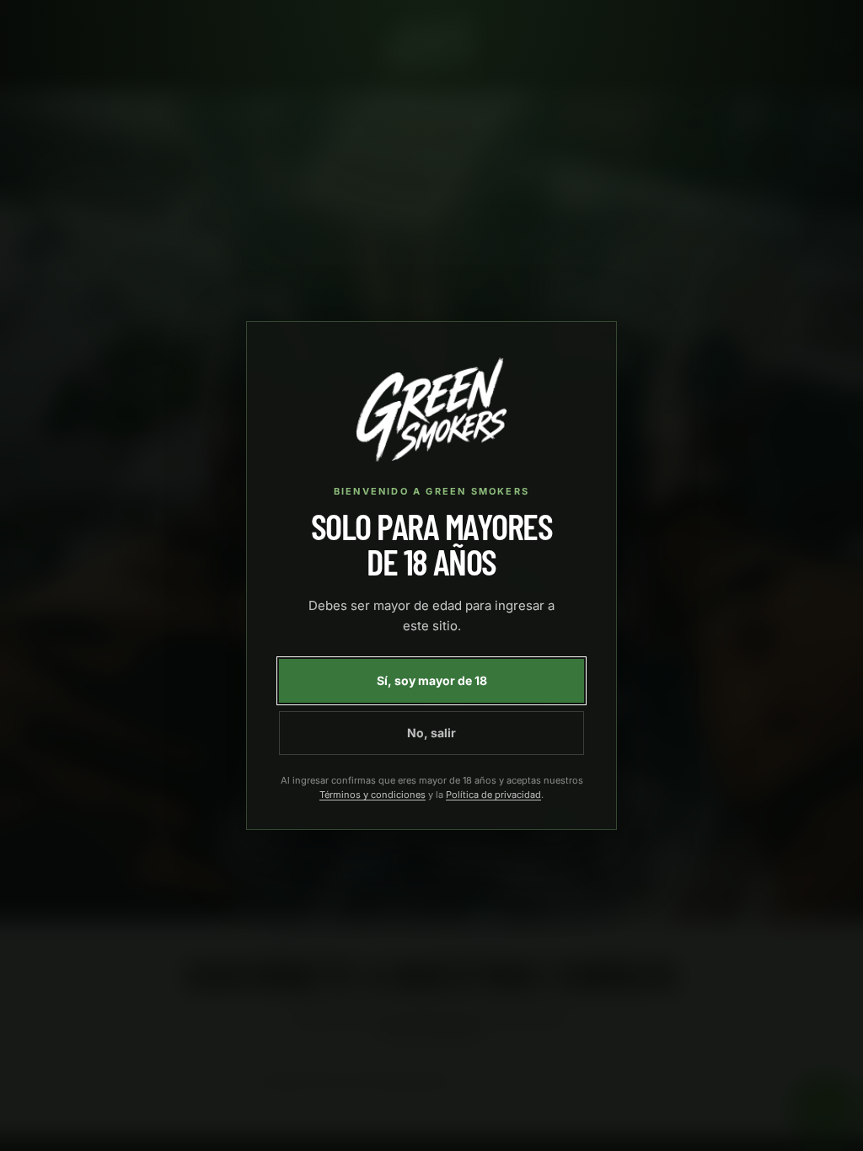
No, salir (431, 732)
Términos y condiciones (372, 794)
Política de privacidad (493, 794)
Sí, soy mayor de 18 (432, 680)
